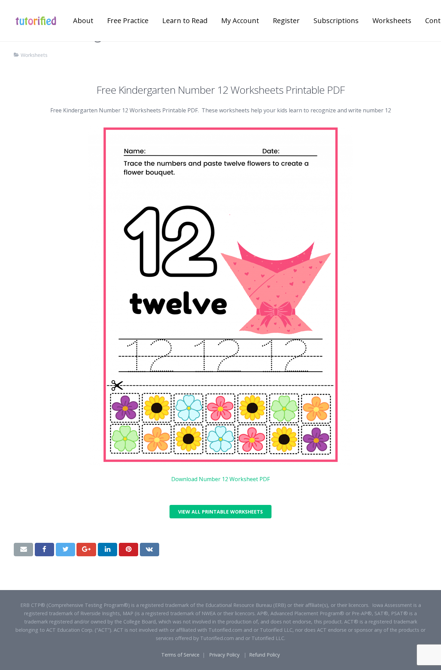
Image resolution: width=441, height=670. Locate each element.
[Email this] (23, 549)
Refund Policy (264, 654)
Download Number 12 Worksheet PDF (220, 479)
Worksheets (34, 55)
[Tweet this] (65, 549)
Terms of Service (180, 654)
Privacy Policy (224, 654)
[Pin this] (128, 549)
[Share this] (44, 549)
